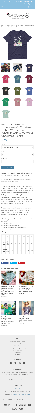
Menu (6, 7)
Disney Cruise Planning (20, 380)
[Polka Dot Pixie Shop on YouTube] (24, 363)
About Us (17, 388)
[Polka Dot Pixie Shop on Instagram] (20, 363)
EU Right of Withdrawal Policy (21, 394)
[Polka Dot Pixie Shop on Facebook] (11, 363)
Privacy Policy (17, 352)
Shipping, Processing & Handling (17, 348)
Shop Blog (17, 354)
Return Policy (17, 346)
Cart (32, 7)
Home (2, 25)
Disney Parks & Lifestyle (20, 377)
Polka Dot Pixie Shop (19, 399)
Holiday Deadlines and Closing (17, 341)
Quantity (4, 158)
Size (2, 151)
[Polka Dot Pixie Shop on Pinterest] (15, 363)
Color (3, 144)
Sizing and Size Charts (17, 343)
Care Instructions (17, 350)
